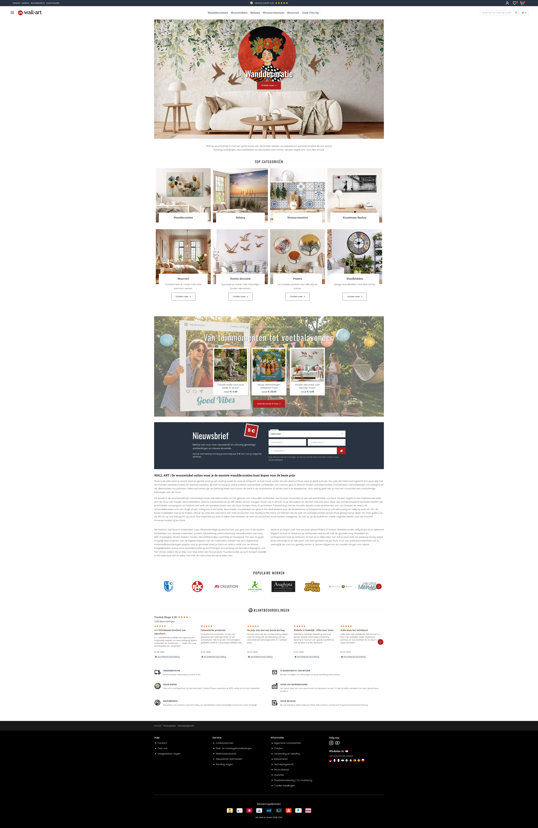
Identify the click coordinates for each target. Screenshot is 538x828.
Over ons (162, 748)
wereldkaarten (244, 533)
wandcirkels (253, 484)
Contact (162, 743)
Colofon (157, 725)
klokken (185, 537)
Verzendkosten (171, 670)
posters (242, 484)
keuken (260, 529)
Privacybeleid (169, 725)
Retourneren (281, 759)
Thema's (16, 3)
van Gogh (184, 509)
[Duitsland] (330, 760)
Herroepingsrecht (186, 725)
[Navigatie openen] (12, 12)
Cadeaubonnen (225, 743)
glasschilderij (318, 529)
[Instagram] (331, 743)
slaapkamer (300, 488)
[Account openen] (507, 3)
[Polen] (362, 760)
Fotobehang (280, 505)
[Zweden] (358, 760)
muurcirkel (350, 488)
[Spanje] (354, 760)
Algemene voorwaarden (287, 743)
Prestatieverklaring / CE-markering (293, 780)
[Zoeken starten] (516, 13)
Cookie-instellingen (284, 785)
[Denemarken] (346, 760)
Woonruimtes (38, 3)
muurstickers (340, 484)
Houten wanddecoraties (319, 484)
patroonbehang (226, 533)
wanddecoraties (176, 484)
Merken (25, 3)
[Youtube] (337, 743)
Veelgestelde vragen (169, 753)
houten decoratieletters (187, 501)
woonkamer (265, 488)
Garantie (279, 775)
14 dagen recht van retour (295, 670)
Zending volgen (224, 764)
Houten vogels (345, 498)
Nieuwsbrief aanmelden (229, 759)
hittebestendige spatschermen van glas (222, 529)
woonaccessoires (199, 484)
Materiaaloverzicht (226, 753)
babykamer (315, 509)
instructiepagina (251, 548)
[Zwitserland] (350, 760)
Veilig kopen (170, 684)
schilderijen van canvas (274, 484)
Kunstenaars (52, 3)
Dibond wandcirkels (212, 501)
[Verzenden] (341, 450)
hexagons (238, 537)
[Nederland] (342, 760)
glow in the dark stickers (269, 509)
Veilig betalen (287, 701)
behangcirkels (221, 488)
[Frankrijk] (334, 760)
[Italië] (338, 760)
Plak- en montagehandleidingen (234, 748)
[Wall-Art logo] (30, 12)
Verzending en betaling (287, 753)
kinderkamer (299, 509)
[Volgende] (379, 586)
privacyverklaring (276, 460)
